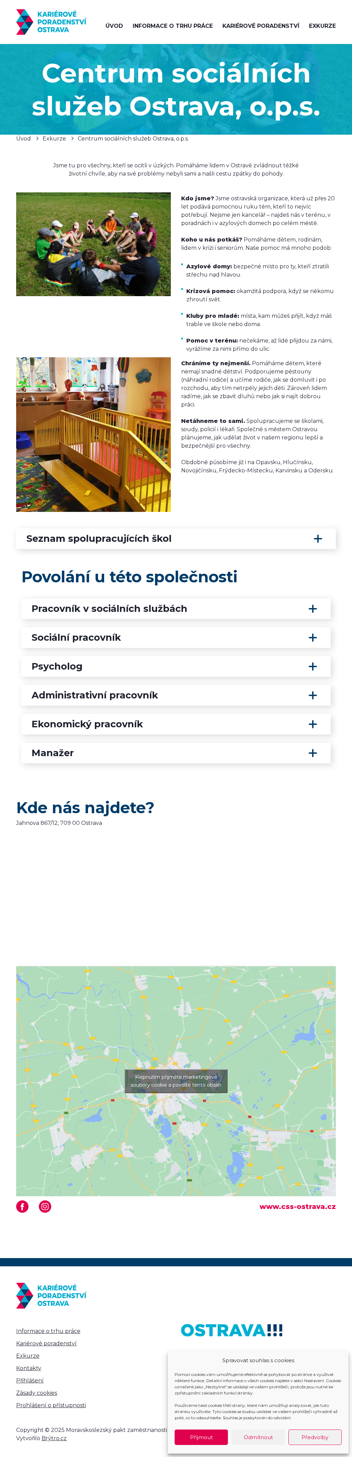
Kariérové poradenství (260, 26)
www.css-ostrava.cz (298, 1206)
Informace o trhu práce (173, 26)
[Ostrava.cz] (231, 1330)
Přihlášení (30, 1380)
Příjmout (201, 1437)
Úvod (114, 26)
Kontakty (28, 1368)
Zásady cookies (36, 1393)
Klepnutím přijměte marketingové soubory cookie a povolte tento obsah (176, 1081)
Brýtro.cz (54, 1438)
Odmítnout (258, 1437)
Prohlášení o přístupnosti (51, 1405)
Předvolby (314, 1437)
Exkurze (322, 26)
